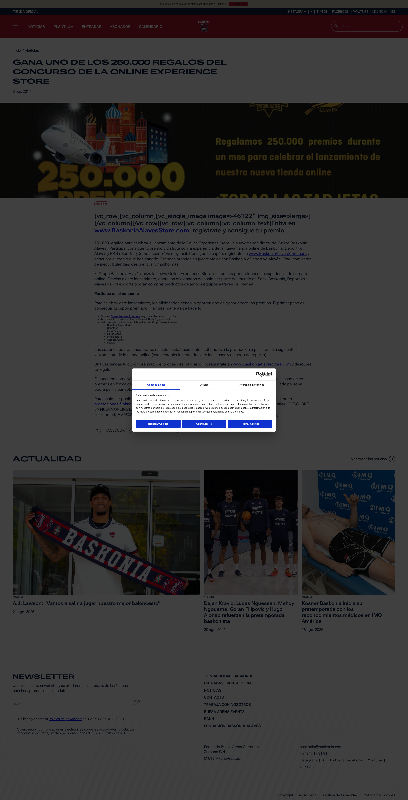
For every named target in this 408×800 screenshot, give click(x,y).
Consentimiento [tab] (156, 384)
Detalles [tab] (204, 384)
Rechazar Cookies (158, 423)
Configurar (202, 423)
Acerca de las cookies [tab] (252, 384)
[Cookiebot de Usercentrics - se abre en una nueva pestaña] (258, 374)
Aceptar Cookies (250, 423)
